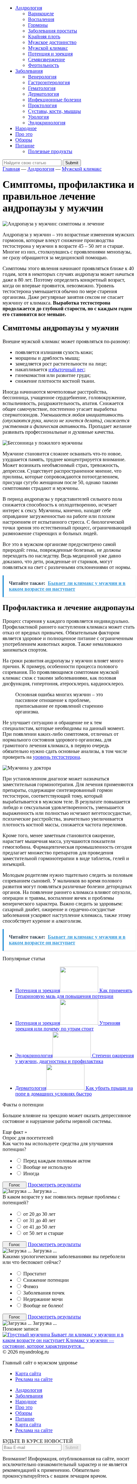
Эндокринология (46, 122)
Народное (26, 128)
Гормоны (38, 25)
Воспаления (41, 19)
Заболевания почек (44, 1293)
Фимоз (30, 1286)
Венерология (42, 76)
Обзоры (23, 140)
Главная (11, 169)
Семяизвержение (46, 59)
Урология (38, 117)
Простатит (34, 1273)
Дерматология (43, 94)
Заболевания (29, 71)
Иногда (31, 1173)
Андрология (28, 8)
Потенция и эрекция (50, 53)
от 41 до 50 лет (39, 1226)
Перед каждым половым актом (56, 1160)
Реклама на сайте (34, 1379)
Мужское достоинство (52, 42)
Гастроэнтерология (49, 82)
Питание (24, 145)
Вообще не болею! (43, 1305)
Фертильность (43, 65)
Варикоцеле (41, 13)
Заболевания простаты (52, 30)
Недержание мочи (43, 1299)
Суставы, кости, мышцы (54, 111)
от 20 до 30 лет (39, 1214)
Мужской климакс (48, 48)
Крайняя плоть (44, 36)
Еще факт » (15, 1132)
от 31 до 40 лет (39, 1220)
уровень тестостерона (56, 757)
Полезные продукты (50, 151)
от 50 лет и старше (43, 1233)
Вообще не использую (47, 1167)
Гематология (41, 88)
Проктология (42, 105)
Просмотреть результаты (54, 1184)
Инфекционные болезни (54, 99)
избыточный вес (66, 369)
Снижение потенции (46, 1280)
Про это (23, 134)
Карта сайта (28, 1373)
